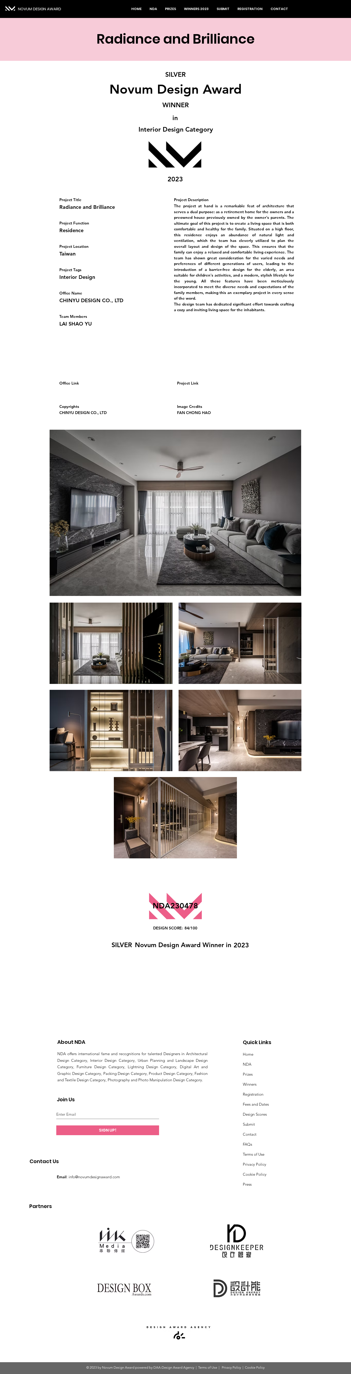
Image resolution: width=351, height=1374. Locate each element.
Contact (249, 1134)
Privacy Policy (254, 1164)
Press (247, 1184)
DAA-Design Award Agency (173, 1367)
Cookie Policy (254, 1174)
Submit (249, 1124)
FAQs (247, 1144)
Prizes (248, 1074)
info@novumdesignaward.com (94, 1176)
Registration (253, 1094)
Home (248, 1054)
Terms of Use (253, 1154)
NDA (247, 1064)
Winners (249, 1084)
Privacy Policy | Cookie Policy (243, 1367)
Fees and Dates (256, 1104)
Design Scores (255, 1114)
